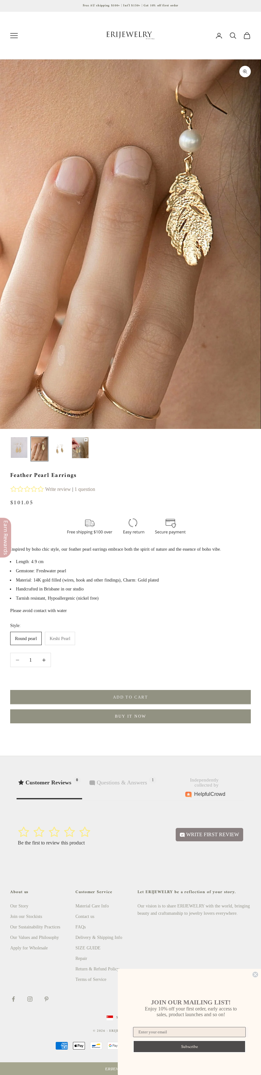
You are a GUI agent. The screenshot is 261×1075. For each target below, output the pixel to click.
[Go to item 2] (39, 449)
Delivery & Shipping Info (98, 937)
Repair (81, 958)
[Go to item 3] (60, 449)
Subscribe (189, 1046)
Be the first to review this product (51, 842)
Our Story (19, 906)
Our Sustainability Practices (35, 927)
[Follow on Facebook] (13, 999)
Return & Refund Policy (97, 969)
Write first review (212, 834)
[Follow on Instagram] (30, 999)
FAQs (80, 927)
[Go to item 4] (80, 448)
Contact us (84, 916)
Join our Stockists (26, 916)
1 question (84, 489)
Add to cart (130, 697)
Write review (58, 489)
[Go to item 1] (19, 447)
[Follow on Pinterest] (46, 999)
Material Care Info (92, 906)
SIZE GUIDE (88, 948)
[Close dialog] (255, 974)
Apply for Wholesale (29, 948)
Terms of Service (90, 979)
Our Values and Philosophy (34, 937)
